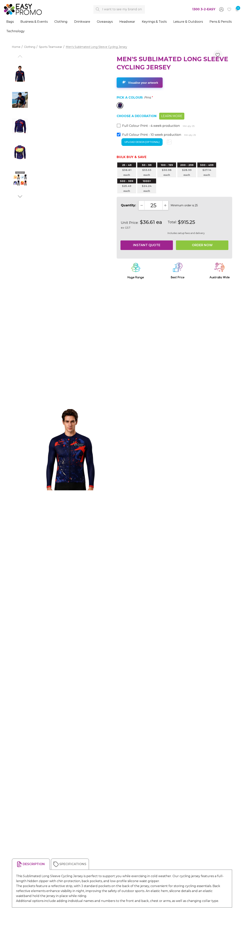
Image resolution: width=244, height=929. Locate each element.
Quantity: (128, 205)
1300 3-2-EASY (203, 9)
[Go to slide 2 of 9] (20, 196)
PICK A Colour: (135, 97)
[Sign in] (221, 9)
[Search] (97, 9)
